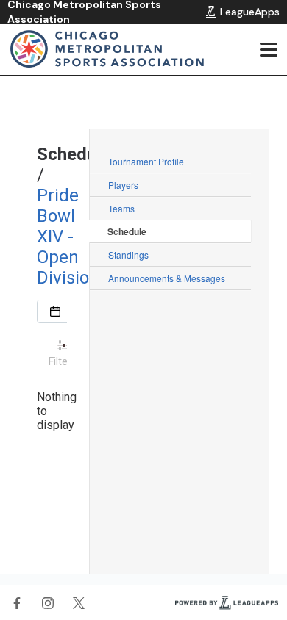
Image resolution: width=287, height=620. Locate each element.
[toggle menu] (268, 49)
